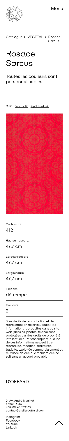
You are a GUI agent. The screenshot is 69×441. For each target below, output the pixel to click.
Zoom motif (21, 106)
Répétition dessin (40, 106)
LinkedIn (12, 427)
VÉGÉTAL (35, 37)
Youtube (12, 424)
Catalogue (14, 37)
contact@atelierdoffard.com (25, 410)
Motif (9, 106)
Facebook (13, 420)
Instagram (13, 417)
